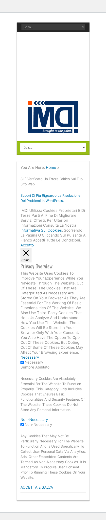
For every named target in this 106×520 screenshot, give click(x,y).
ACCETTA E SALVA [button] (36, 487)
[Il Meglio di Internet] (53, 130)
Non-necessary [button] (34, 419)
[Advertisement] (53, 67)
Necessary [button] (29, 357)
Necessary (34, 362)
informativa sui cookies (41, 230)
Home (51, 167)
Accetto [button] (27, 245)
